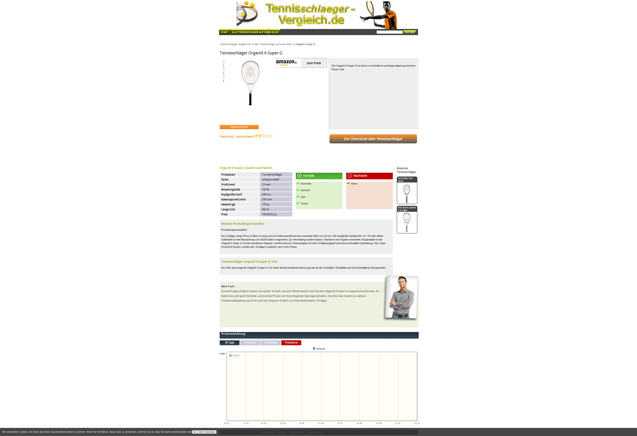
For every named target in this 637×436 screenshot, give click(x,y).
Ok (194, 432)
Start (224, 32)
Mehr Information (207, 432)
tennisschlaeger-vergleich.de (236, 44)
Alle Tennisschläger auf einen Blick (255, 32)
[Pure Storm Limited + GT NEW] (407, 231)
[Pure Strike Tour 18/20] (407, 202)
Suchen (410, 32)
